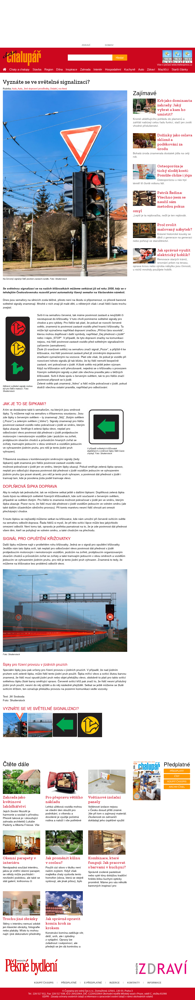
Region (48, 69)
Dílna (59, 69)
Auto (141, 69)
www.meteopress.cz (182, 64)
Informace (154, 982)
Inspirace (71, 69)
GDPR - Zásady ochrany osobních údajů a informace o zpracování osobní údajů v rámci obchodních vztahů (97, 996)
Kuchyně (129, 69)
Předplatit (177, 771)
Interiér (98, 69)
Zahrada (85, 69)
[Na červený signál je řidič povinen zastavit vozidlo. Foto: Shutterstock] (15, 725)
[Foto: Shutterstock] (40, 725)
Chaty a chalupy (19, 69)
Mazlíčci (163, 69)
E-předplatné (93, 982)
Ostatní (53, 88)
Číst (176, 776)
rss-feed (62, 88)
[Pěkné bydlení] (31, 967)
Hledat (120, 57)
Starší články (180, 69)
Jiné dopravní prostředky (36, 88)
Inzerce (114, 982)
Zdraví (86, 45)
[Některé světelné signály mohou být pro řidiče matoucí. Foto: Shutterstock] (90, 725)
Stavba (37, 69)
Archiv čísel (177, 787)
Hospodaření (113, 69)
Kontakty (133, 982)
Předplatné (69, 982)
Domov (109, 45)
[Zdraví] (161, 967)
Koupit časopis (176, 781)
